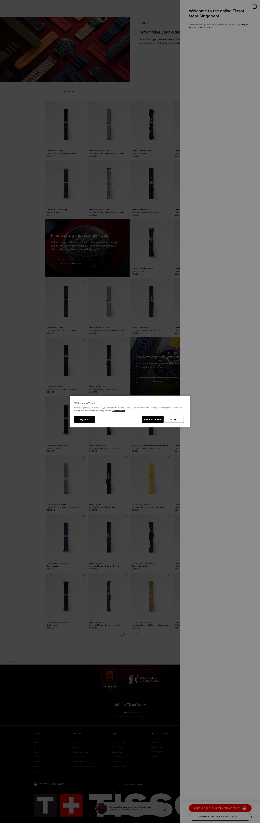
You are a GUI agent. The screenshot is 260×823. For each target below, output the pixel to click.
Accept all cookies (153, 419)
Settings (173, 419)
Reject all (84, 419)
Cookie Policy (118, 410)
